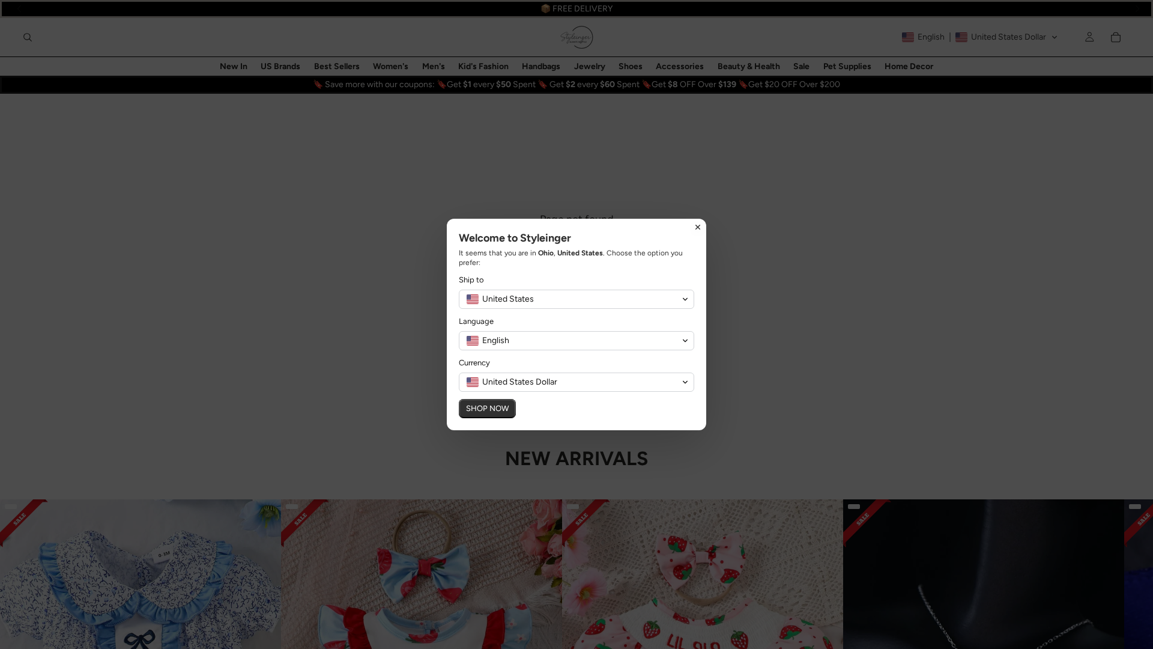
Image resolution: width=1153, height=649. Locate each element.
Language (476, 321)
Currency (474, 362)
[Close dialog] (698, 227)
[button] (576, 299)
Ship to (471, 279)
